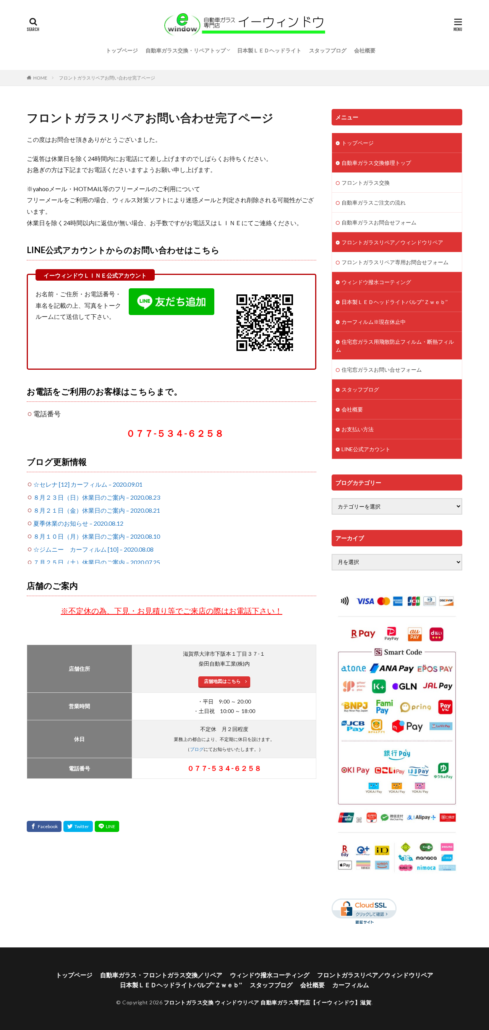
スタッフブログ (328, 50)
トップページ (122, 50)
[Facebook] (44, 826)
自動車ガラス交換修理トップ (376, 162)
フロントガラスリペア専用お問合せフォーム (395, 262)
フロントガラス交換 (366, 182)
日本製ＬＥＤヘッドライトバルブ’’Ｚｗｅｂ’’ (395, 302)
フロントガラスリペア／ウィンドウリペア (392, 242)
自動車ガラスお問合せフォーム (379, 222)
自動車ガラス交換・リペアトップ (186, 50)
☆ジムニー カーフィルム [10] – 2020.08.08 (93, 549)
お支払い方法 (358, 429)
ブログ (197, 749)
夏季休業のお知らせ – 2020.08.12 (78, 523)
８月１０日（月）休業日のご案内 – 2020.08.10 (96, 536)
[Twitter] (78, 826)
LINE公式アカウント (366, 449)
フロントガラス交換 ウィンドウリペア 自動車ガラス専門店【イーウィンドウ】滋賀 (268, 1002)
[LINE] (107, 826)
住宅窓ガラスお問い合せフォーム (382, 369)
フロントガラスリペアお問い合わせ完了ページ (107, 78)
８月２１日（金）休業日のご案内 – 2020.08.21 (96, 510)
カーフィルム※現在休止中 (374, 321)
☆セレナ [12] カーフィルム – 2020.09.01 (87, 484)
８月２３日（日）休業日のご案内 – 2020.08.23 (96, 497)
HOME (40, 78)
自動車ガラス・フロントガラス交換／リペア (161, 974)
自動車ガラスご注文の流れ (374, 202)
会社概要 (365, 50)
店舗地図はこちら (222, 681)
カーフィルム (350, 984)
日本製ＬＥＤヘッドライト (269, 50)
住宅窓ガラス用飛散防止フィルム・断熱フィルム (395, 345)
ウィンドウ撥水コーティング (376, 282)
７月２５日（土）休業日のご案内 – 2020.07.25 (96, 562)
